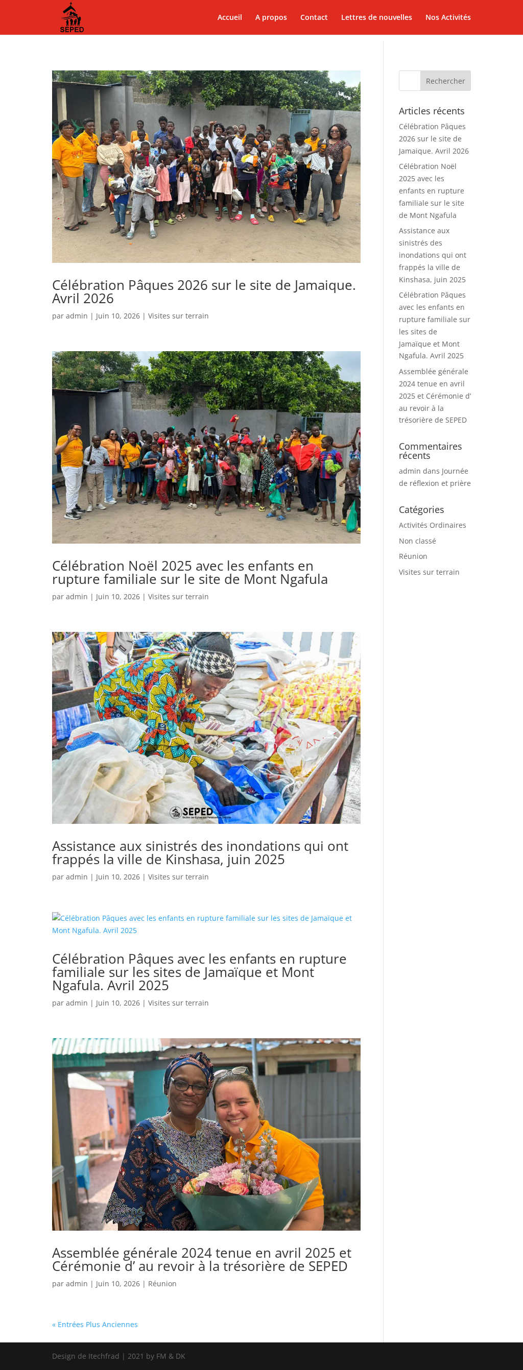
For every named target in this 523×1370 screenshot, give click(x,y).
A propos (271, 18)
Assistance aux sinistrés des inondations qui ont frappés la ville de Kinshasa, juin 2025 (200, 852)
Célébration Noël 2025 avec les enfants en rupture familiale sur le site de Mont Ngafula (190, 572)
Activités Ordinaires (432, 525)
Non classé (417, 541)
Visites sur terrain (178, 316)
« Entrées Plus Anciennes (95, 1324)
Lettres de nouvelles (376, 18)
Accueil (230, 18)
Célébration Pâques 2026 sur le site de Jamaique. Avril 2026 (204, 291)
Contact (314, 18)
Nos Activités (448, 18)
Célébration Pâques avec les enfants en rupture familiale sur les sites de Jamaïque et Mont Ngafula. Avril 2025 (199, 971)
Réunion (162, 1283)
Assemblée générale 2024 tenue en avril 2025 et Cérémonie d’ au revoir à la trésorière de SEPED (201, 1259)
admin (77, 316)
